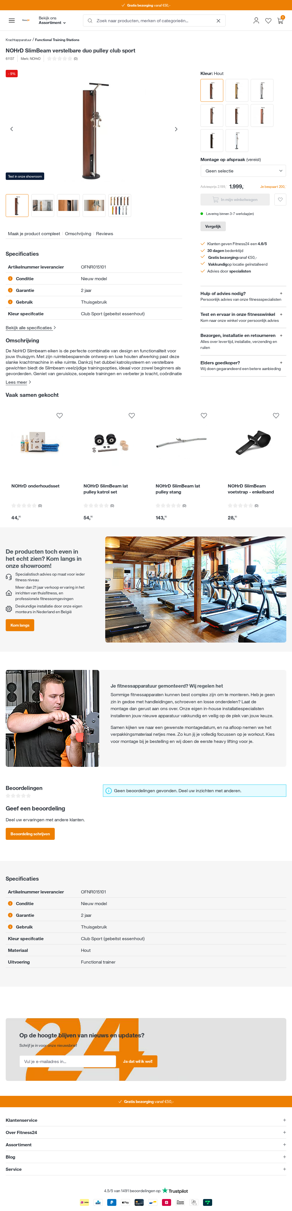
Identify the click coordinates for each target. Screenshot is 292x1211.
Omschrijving (78, 233)
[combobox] (154, 20)
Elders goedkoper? (220, 362)
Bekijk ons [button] (50, 20)
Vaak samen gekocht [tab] (32, 394)
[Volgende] (176, 129)
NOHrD (35, 58)
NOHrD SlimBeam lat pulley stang (178, 489)
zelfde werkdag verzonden (149, 5)
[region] (94, 143)
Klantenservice (21, 1120)
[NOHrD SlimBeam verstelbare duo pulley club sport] (237, 90)
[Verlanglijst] (268, 20)
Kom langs (20, 625)
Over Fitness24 (21, 1132)
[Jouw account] (256, 20)
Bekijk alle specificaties (29, 327)
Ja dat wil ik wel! (138, 1061)
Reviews (104, 233)
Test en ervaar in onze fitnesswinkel (237, 314)
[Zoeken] (90, 20)
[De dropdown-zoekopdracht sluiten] (218, 20)
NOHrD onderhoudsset (35, 486)
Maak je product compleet (34, 233)
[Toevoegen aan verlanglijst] (280, 200)
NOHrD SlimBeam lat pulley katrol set (106, 489)
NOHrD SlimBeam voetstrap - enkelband (251, 489)
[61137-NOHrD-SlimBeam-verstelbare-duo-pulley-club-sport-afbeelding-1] (94, 129)
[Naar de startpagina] (25, 20)
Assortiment (19, 1144)
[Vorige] (11, 129)
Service (14, 1169)
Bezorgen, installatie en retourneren (237, 335)
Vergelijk (213, 226)
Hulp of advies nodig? (223, 293)
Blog (10, 1157)
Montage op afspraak (222, 159)
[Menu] (12, 20)
